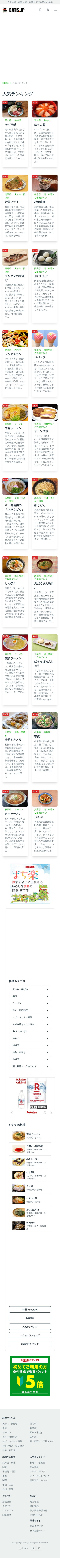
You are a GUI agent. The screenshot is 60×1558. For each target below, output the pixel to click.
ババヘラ (39, 357)
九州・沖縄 (7, 1489)
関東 (4, 1467)
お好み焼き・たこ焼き (13, 1445)
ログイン (6, 1506)
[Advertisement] (30, 47)
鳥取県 (8, 423)
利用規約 (34, 1506)
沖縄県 (8, 268)
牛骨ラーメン (13, 428)
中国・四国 (7, 1484)
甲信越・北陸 (8, 1471)
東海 (4, 1476)
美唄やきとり (13, 739)
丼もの (47, 120)
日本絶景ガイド (37, 1530)
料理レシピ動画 (30, 1309)
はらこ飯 (39, 124)
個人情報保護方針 (38, 1510)
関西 (4, 1480)
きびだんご (41, 275)
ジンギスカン (13, 354)
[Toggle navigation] (56, 10)
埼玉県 (8, 194)
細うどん (39, 505)
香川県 (8, 576)
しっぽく (10, 583)
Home (5, 83)
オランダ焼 (41, 431)
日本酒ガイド (36, 1526)
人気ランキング (30, 1326)
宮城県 (37, 120)
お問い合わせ (36, 1515)
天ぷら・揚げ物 (10, 1423)
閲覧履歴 (6, 1515)
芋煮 (37, 736)
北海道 (8, 349)
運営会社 (34, 1501)
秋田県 (37, 349)
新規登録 (6, 1501)
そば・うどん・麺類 (12, 1441)
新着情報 (30, 1318)
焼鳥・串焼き (36, 1432)
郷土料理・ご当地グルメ (42, 1441)
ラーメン (18, 423)
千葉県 (37, 654)
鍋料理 (17, 120)
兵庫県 (37, 809)
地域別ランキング (30, 1344)
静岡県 (37, 576)
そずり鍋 (10, 124)
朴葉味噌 (39, 201)
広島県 (8, 497)
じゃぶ (38, 816)
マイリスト (7, 1510)
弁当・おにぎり (10, 1450)
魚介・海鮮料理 (10, 1437)
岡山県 (8, 120)
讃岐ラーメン (13, 658)
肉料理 (17, 349)
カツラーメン (13, 813)
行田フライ (12, 201)
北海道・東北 (8, 1462)
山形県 (37, 732)
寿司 (4, 1428)
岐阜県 (37, 194)
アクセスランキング (30, 1335)
